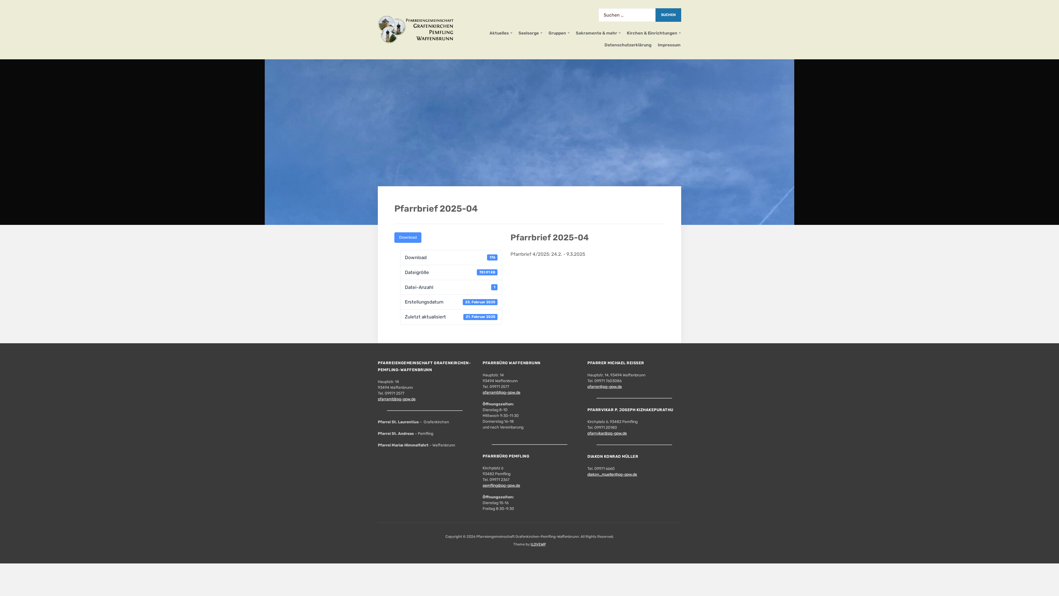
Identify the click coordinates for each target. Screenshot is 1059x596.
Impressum (669, 44)
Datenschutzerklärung (628, 44)
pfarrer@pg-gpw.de (604, 386)
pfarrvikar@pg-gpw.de (607, 433)
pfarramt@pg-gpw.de (397, 399)
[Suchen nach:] (627, 15)
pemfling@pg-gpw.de (501, 485)
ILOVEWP (538, 544)
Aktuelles (499, 33)
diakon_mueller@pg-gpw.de (612, 474)
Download (408, 237)
